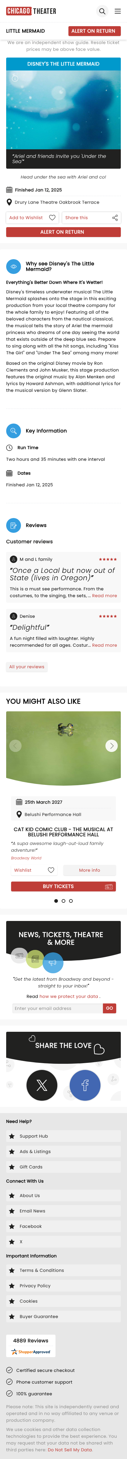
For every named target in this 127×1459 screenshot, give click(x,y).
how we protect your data (69, 996)
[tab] (56, 901)
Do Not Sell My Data (70, 1450)
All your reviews (26, 667)
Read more (104, 596)
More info (89, 870)
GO (109, 1008)
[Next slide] (111, 746)
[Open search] (102, 11)
